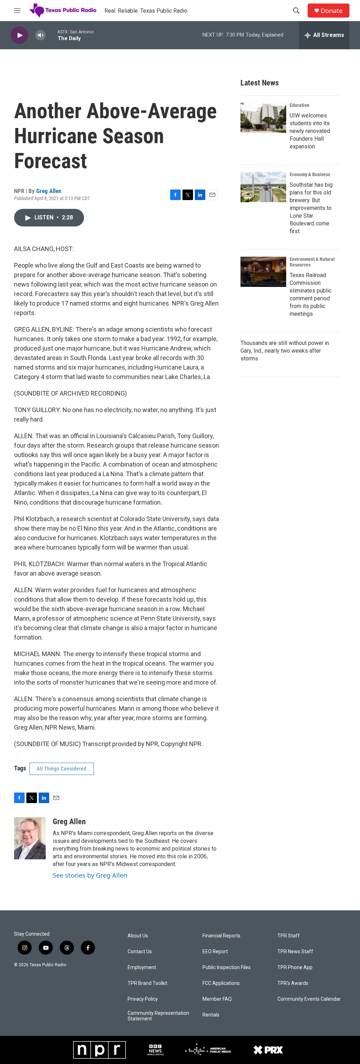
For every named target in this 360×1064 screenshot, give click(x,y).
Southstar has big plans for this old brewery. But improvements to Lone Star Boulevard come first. (311, 208)
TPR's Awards (292, 983)
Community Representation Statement (158, 1016)
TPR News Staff (295, 951)
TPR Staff (288, 935)
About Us (138, 935)
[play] (19, 35)
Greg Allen (48, 190)
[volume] (40, 35)
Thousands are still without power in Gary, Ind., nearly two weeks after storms (284, 351)
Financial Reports (221, 935)
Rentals (210, 1015)
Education (299, 105)
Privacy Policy (143, 999)
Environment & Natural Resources (312, 262)
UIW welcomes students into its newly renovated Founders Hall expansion (310, 131)
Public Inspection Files (226, 967)
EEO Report (215, 951)
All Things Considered (61, 768)
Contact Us (140, 951)
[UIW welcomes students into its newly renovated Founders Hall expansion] (263, 118)
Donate (331, 10)
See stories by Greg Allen (90, 875)
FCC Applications (221, 983)
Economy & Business (310, 174)
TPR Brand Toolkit (147, 983)
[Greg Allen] (30, 838)
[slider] (52, 35)
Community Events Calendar (309, 999)
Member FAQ (217, 999)
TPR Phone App (295, 967)
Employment (142, 967)
